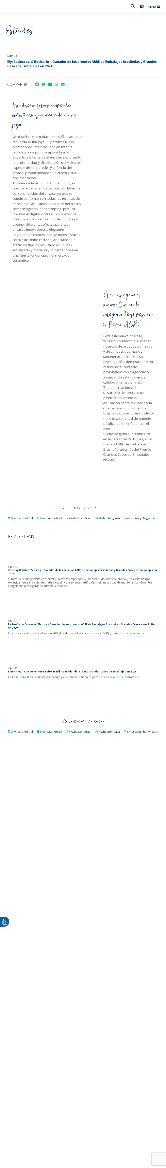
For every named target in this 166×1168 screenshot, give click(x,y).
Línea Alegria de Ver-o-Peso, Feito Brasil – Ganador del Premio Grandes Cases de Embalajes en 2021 (72, 671)
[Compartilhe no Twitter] (43, 84)
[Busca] (133, 6)
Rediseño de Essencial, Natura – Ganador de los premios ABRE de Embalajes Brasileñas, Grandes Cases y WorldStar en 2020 (82, 626)
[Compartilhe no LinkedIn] (50, 84)
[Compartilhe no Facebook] (37, 84)
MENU (152, 6)
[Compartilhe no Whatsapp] (56, 84)
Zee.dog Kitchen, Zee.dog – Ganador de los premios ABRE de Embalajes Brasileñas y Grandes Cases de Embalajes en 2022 (82, 571)
